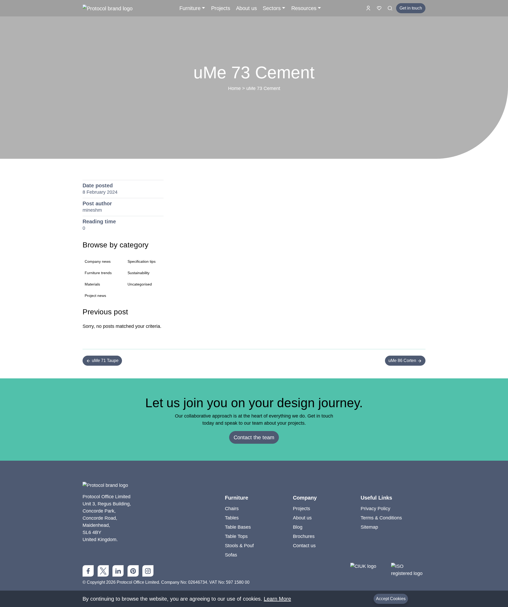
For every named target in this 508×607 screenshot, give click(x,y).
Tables (232, 517)
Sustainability (138, 273)
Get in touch (411, 8)
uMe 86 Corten (402, 360)
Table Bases (238, 527)
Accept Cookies (391, 598)
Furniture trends (98, 273)
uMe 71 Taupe (105, 360)
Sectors (272, 8)
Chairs (232, 508)
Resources (303, 8)
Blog (297, 527)
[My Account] (369, 8)
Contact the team (254, 437)
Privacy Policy (375, 508)
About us (246, 8)
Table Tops (236, 536)
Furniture (190, 8)
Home (234, 88)
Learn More (277, 599)
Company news (98, 261)
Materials (92, 284)
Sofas (231, 555)
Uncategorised (140, 284)
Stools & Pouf (239, 545)
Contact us (304, 545)
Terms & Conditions (381, 517)
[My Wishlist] (379, 8)
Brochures (304, 536)
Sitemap (369, 527)
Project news (95, 295)
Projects (220, 8)
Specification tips (142, 261)
